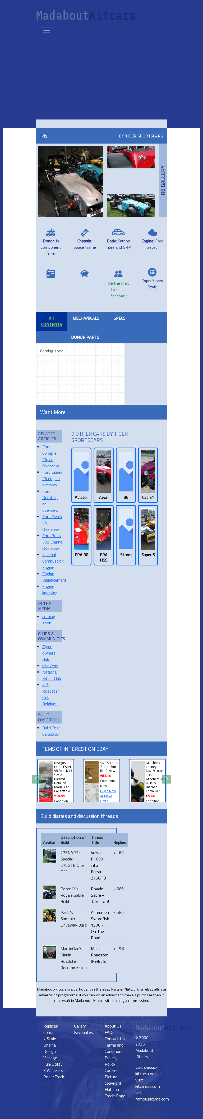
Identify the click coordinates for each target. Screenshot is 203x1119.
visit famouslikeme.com (152, 1095)
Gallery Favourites (83, 1029)
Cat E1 (148, 497)
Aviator (81, 497)
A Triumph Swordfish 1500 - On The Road (100, 925)
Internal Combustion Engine (53, 560)
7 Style (49, 1038)
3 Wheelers (53, 1070)
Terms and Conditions (114, 1048)
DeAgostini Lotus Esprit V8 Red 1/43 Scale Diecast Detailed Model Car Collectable (63, 777)
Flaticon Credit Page (115, 1092)
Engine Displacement (54, 576)
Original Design (50, 1048)
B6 (125, 497)
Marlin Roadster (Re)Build (99, 954)
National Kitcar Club (51, 675)
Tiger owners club (49, 652)
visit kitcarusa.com (147, 1083)
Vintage (50, 1057)
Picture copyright (113, 1080)
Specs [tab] (120, 318)
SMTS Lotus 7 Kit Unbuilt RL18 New (109, 766)
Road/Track (53, 1077)
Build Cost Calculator (51, 731)
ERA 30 (81, 554)
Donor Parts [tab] (85, 337)
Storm (126, 554)
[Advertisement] (102, 80)
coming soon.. (48, 619)
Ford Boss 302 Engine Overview (52, 541)
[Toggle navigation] (46, 32)
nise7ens (50, 665)
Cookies (111, 1070)
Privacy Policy (111, 1060)
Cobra (48, 1032)
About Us (113, 1026)
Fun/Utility (53, 1064)
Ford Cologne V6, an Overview (50, 456)
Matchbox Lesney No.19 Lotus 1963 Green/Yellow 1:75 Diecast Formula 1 (155, 777)
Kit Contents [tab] (51, 321)
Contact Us (115, 1038)
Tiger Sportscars (144, 136)
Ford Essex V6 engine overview (52, 478)
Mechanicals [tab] (86, 318)
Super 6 (148, 554)
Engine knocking (50, 589)
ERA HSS (104, 557)
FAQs (109, 1032)
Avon (103, 497)
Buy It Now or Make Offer (108, 796)
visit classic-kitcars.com (146, 1070)
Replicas (50, 1026)
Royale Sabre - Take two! (100, 895)
